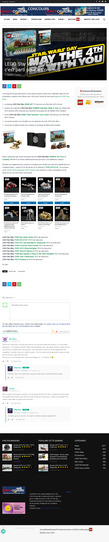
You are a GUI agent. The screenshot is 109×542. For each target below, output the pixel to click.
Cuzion (24, 412)
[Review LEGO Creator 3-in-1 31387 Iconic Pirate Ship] (43, 447)
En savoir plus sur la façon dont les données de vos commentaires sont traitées (36, 325)
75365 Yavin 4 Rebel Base (24, 257)
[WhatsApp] (19, 86)
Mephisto (10, 75)
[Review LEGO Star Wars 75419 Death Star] (7, 447)
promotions (21, 271)
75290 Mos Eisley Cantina (23, 237)
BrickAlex (25, 370)
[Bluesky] (105, 1)
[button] (104, 19)
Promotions (12, 25)
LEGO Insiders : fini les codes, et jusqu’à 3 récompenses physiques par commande (59, 457)
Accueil (4, 25)
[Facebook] (96, 1)
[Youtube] (102, 1)
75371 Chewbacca (21, 259)
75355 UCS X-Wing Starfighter (25, 248)
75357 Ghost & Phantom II (24, 251)
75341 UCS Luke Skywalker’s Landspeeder (30, 243)
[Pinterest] (14, 86)
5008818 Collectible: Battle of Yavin (46, 108)
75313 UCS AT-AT (52, 167)
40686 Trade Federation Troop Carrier (35, 115)
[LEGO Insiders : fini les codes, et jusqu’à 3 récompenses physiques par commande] (43, 457)
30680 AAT (29, 104)
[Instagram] (99, 1)
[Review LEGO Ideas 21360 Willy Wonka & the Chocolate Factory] (7, 457)
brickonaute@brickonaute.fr (51, 508)
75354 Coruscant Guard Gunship (26, 245)
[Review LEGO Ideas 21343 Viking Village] (43, 467)
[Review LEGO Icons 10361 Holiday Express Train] (7, 467)
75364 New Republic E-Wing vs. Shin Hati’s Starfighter (34, 254)
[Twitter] (9, 86)
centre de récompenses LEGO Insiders (21, 170)
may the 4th (12, 271)
